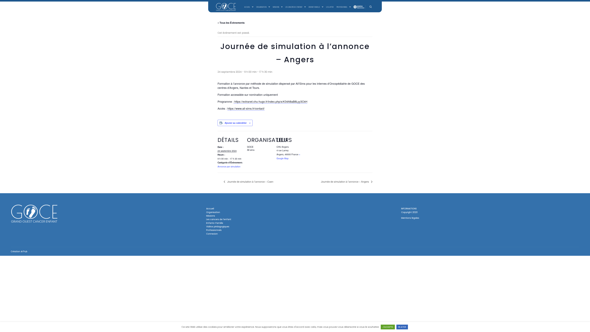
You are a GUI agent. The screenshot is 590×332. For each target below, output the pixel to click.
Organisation (213, 212)
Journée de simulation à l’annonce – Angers (345, 181)
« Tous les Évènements (231, 22)
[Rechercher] (370, 7)
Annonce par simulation (229, 166)
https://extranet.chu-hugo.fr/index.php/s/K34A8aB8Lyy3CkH (270, 101)
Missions (210, 215)
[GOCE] (225, 7)
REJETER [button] (402, 327)
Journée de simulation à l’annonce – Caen (250, 181)
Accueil (210, 208)
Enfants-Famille (214, 223)
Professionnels (214, 230)
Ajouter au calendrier (236, 122)
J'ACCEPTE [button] (388, 327)
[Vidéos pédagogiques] (358, 7)
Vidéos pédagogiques (217, 226)
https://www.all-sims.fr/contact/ (246, 108)
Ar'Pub (24, 251)
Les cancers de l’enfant (218, 219)
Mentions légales (410, 217)
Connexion (212, 233)
